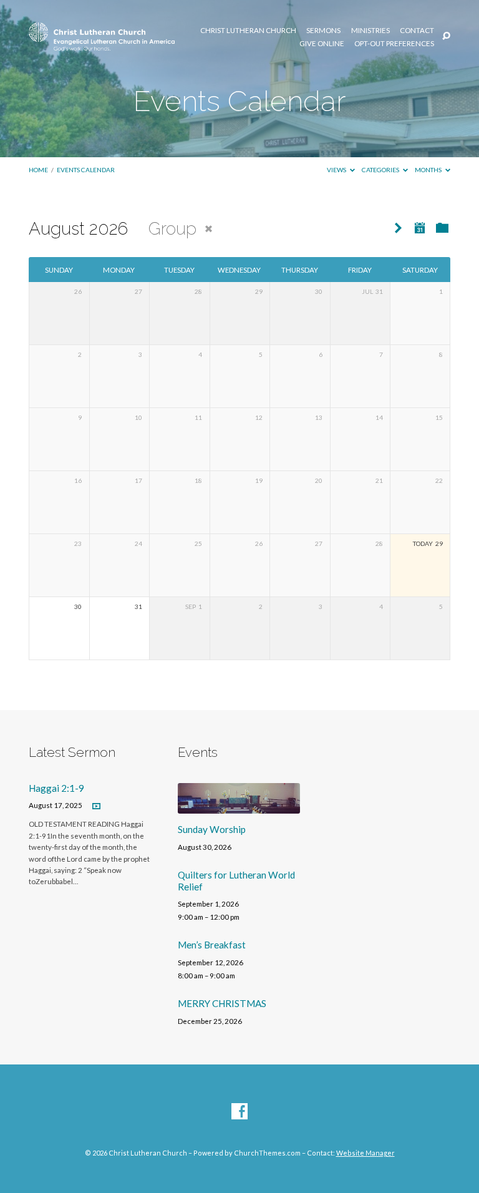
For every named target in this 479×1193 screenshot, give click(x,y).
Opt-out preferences (394, 43)
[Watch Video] (96, 806)
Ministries (370, 30)
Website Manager (365, 1153)
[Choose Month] (419, 227)
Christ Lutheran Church (248, 30)
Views (337, 169)
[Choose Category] (442, 228)
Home (38, 169)
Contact (417, 30)
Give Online (321, 43)
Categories (381, 169)
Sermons (323, 30)
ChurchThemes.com (267, 1153)
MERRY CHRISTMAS (222, 1003)
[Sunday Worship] (239, 806)
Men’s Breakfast (212, 944)
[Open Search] (446, 36)
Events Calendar (86, 169)
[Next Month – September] (398, 228)
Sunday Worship (212, 829)
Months (429, 169)
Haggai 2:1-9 (56, 788)
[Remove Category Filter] (208, 228)
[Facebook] (239, 1112)
